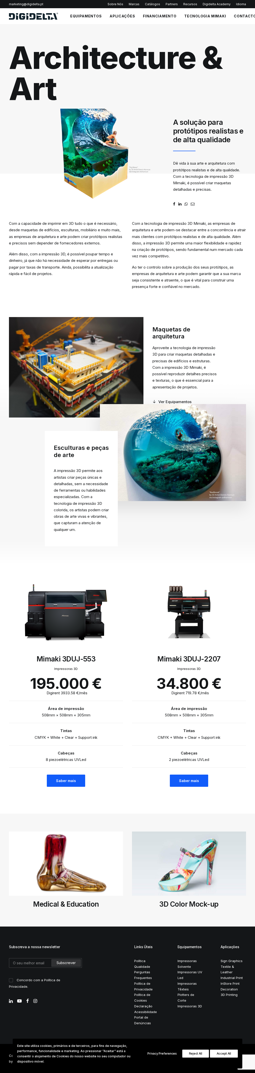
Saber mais (66, 781)
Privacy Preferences (162, 1053)
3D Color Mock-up (65, 904)
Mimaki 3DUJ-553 (66, 659)
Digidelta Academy (217, 4)
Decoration (229, 989)
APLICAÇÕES (122, 16)
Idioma (241, 4)
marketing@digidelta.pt (26, 4)
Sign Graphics (232, 961)
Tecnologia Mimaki (205, 16)
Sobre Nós (115, 4)
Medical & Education (189, 904)
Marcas (134, 4)
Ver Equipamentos (174, 401)
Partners (172, 4)
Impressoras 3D (190, 1006)
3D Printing (229, 995)
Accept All (224, 1053)
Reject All (195, 1053)
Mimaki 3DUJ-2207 (188, 659)
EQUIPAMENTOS (86, 16)
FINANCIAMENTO (159, 16)
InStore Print (230, 983)
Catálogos (152, 4)
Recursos (190, 4)
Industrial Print (232, 978)
